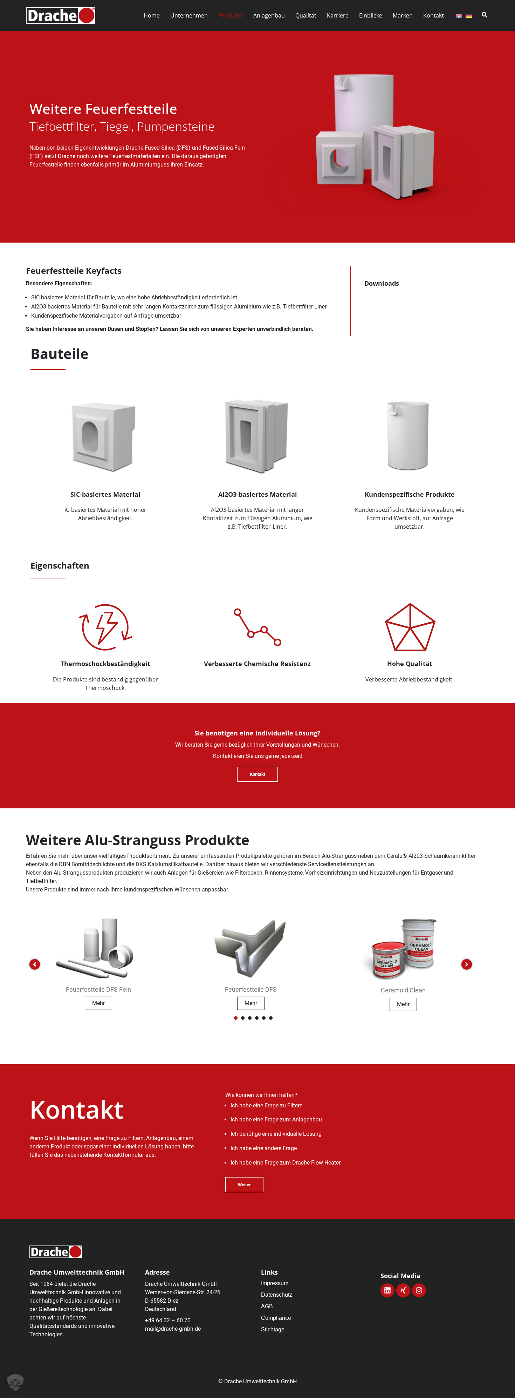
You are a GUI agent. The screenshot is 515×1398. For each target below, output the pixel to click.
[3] (249, 1018)
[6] (270, 1018)
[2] (242, 1018)
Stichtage (272, 1329)
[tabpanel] (98, 961)
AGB (267, 1306)
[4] (256, 1018)
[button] (189, 15)
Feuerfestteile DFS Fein (98, 989)
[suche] (484, 15)
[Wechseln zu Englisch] (459, 15)
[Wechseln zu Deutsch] (469, 15)
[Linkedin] (387, 1290)
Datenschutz (276, 1295)
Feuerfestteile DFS (251, 989)
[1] (235, 1018)
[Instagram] (419, 1290)
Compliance (276, 1318)
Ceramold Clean (403, 990)
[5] (263, 1018)
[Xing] (403, 1290)
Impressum (274, 1283)
